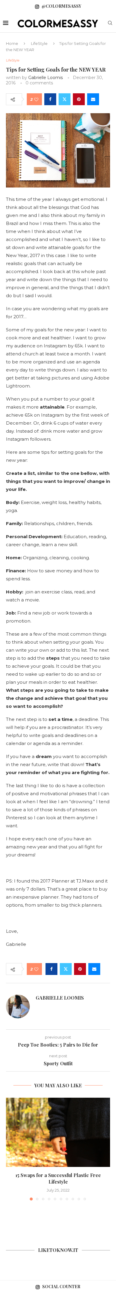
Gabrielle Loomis (45, 77)
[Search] (110, 23)
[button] (11, 1149)
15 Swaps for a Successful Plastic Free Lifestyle (58, 1178)
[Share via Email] (93, 99)
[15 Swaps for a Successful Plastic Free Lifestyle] (58, 1132)
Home (12, 43)
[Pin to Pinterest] (79, 99)
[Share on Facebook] (50, 99)
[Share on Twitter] (64, 99)
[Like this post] (36, 99)
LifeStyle (39, 43)
